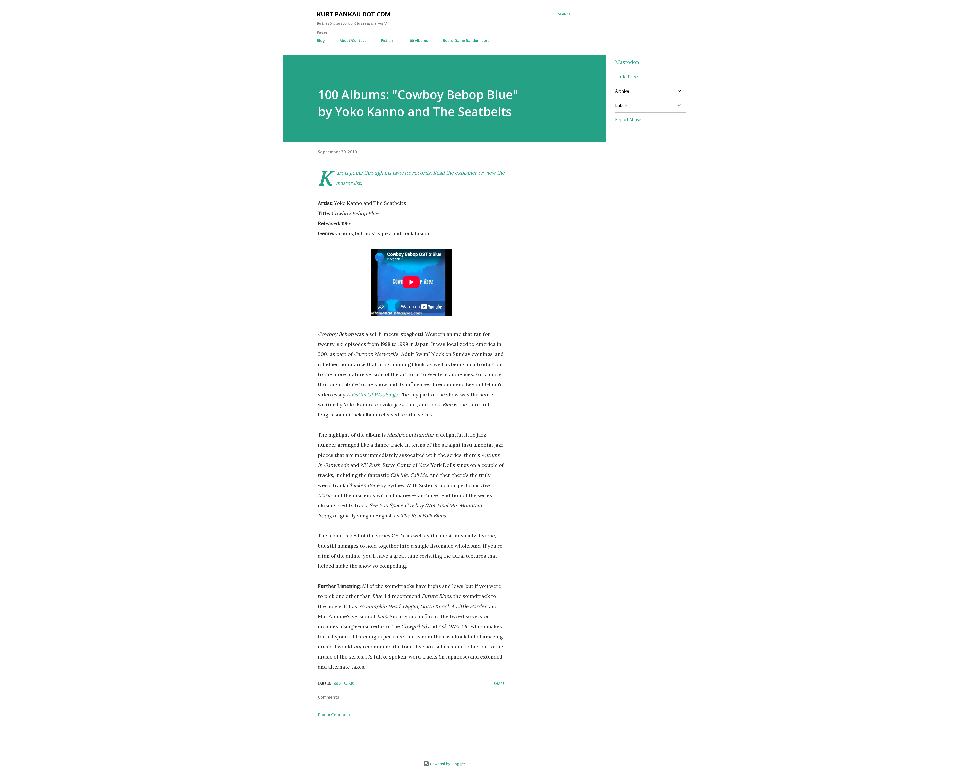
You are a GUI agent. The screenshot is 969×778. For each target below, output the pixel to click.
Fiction (387, 40)
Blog (321, 40)
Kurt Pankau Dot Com (354, 14)
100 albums (343, 683)
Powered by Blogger (447, 763)
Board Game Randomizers (466, 40)
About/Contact (353, 40)
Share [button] (499, 683)
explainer (466, 173)
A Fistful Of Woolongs (372, 394)
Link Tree (626, 76)
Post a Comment (334, 714)
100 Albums (418, 40)
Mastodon (627, 62)
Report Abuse (628, 119)
